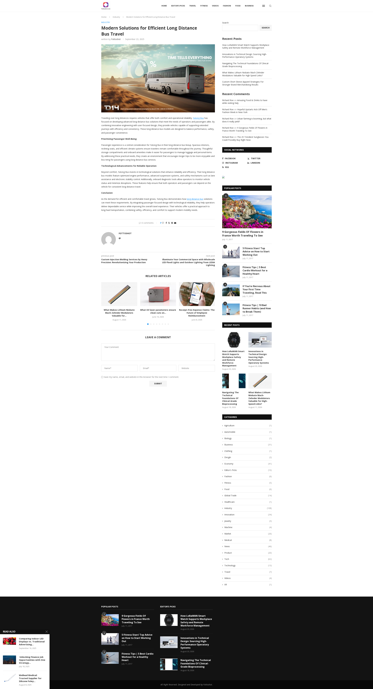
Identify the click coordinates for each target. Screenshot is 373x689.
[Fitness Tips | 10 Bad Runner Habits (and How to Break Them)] (231, 309)
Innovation (248, 514)
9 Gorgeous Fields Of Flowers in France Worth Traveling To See (244, 129)
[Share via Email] (175, 222)
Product (248, 552)
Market (248, 533)
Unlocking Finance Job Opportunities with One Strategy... (32, 659)
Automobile (248, 432)
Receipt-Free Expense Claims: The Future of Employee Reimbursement (197, 312)
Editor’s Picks (178, 6)
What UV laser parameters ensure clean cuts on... (158, 311)
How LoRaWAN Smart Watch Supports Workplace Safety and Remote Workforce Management (245, 46)
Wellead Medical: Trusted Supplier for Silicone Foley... (30, 678)
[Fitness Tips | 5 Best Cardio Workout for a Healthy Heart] (231, 271)
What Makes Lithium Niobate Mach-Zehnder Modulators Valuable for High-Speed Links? (243, 74)
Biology (248, 438)
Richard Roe (228, 100)
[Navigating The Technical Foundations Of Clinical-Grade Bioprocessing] (234, 381)
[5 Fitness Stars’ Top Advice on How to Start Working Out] (231, 252)
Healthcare (248, 501)
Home (164, 6)
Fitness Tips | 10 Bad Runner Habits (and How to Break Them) (257, 308)
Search (225, 22)
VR (248, 584)
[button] (105, 303)
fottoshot (116, 39)
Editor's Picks (248, 470)
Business (249, 6)
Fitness (204, 6)
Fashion (227, 6)
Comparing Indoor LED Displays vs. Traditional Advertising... (32, 641)
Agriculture (248, 425)
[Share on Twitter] (169, 222)
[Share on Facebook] (166, 222)
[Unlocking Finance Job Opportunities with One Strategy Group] (9, 659)
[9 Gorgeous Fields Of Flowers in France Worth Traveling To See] (247, 211)
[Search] (270, 6)
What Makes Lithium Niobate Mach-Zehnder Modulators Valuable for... (119, 312)
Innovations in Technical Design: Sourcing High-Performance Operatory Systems (244, 55)
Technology (248, 565)
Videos (215, 6)
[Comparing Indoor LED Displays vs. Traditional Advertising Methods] (9, 641)
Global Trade (248, 495)
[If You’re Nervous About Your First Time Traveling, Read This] (231, 290)
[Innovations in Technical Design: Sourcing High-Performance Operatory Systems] (260, 340)
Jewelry (248, 521)
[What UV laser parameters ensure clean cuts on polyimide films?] (158, 294)
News (248, 546)
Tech (248, 559)
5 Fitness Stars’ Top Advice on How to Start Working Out (256, 251)
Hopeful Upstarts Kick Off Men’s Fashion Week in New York (244, 111)
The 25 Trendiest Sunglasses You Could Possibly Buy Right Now (245, 138)
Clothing (248, 451)
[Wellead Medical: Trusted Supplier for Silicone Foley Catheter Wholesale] (9, 678)
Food (238, 6)
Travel (192, 6)
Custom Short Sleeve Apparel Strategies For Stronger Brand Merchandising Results (243, 83)
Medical (248, 540)
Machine (248, 527)
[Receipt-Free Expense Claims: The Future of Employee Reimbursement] (197, 294)
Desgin (248, 457)
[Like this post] (163, 222)
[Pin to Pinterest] (172, 222)
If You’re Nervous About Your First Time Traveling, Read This (256, 289)
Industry (116, 17)
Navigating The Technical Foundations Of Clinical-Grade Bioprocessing (230, 398)
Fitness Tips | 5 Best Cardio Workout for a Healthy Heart (255, 270)
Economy (248, 463)
